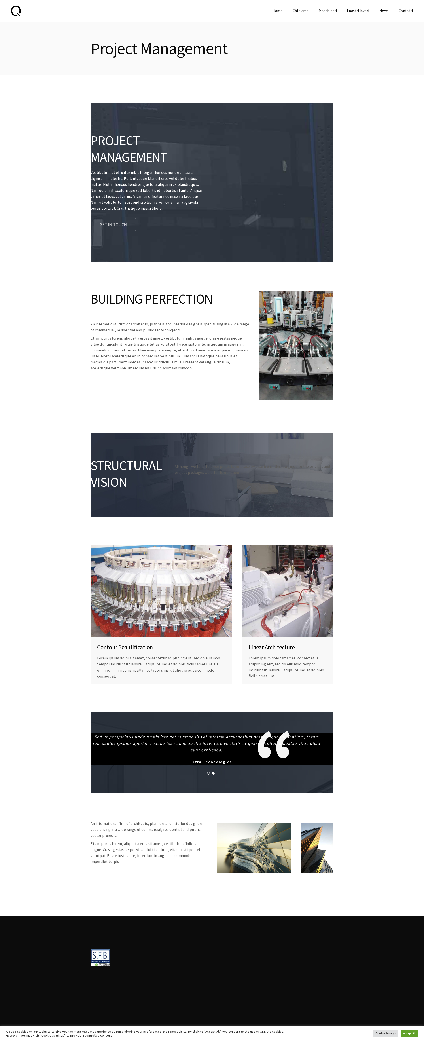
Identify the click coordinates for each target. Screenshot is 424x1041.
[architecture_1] (296, 293)
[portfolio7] (254, 825)
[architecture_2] (161, 548)
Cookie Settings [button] (385, 1033)
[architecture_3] (317, 825)
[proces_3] (287, 548)
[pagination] (208, 773)
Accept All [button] (409, 1033)
